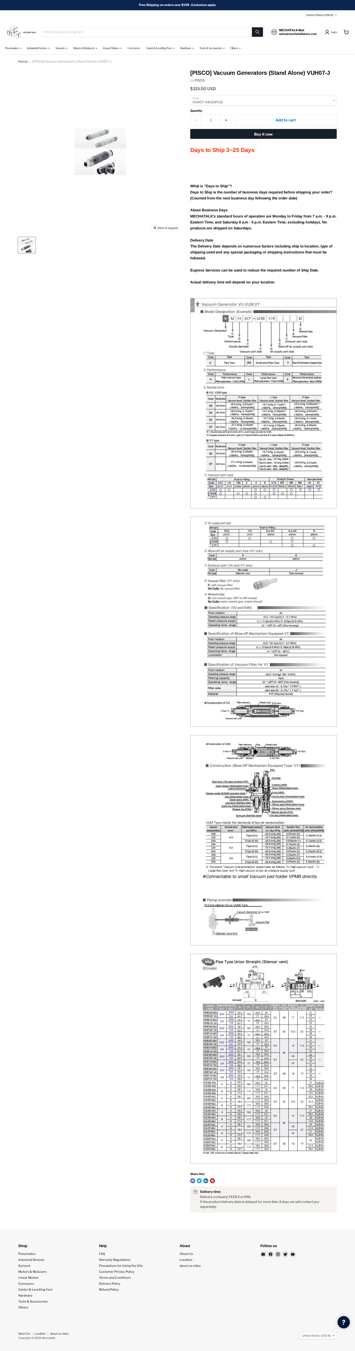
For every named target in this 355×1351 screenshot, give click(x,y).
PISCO (200, 80)
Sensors (60, 48)
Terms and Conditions (115, 1278)
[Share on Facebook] (192, 1180)
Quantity (196, 110)
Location (186, 1260)
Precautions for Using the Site (121, 1266)
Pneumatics (12, 48)
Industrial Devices (37, 48)
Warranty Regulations (114, 1260)
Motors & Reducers (84, 48)
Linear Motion (111, 48)
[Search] (257, 32)
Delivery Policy (109, 1283)
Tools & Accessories (210, 48)
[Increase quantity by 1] (226, 120)
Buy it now (263, 134)
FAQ (102, 1254)
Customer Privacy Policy (116, 1272)
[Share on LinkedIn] (205, 1180)
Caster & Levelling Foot (159, 48)
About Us (186, 1254)
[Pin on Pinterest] (212, 1180)
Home (23, 61)
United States (319, 15)
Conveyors (134, 48)
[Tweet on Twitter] (199, 1180)
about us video (190, 1266)
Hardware (186, 48)
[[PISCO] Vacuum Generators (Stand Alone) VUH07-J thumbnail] (27, 245)
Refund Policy (109, 1289)
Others (234, 48)
